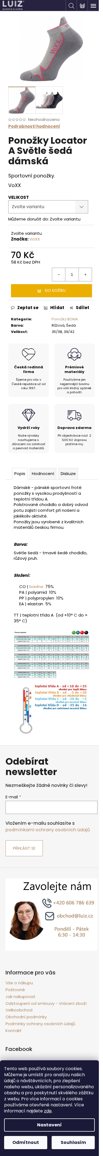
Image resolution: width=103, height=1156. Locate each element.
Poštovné (15, 990)
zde (48, 1111)
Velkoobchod (18, 1010)
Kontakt (13, 1030)
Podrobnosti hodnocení (34, 126)
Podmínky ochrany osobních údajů (40, 1024)
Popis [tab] (19, 473)
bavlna (36, 586)
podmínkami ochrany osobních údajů (47, 830)
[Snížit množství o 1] (58, 274)
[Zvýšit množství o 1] (85, 274)
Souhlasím (73, 1142)
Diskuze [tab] (68, 473)
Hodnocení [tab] (43, 473)
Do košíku (55, 290)
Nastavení (49, 1125)
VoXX (34, 239)
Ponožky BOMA (65, 319)
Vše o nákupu (19, 983)
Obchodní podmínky (26, 1017)
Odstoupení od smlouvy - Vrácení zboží (46, 1003)
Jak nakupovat (20, 996)
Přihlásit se (24, 848)
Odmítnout (25, 1142)
